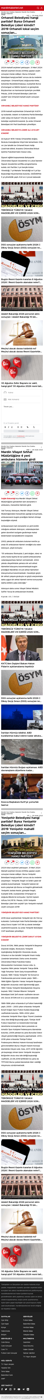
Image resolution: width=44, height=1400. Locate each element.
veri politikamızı (25, 1397)
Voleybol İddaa (28, 1335)
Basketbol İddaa (29, 1324)
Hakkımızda (5, 1331)
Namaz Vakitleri (29, 1353)
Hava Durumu (28, 1346)
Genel (3, 14)
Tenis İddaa (5, 1371)
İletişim (3, 1335)
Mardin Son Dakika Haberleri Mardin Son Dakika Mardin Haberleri (18, 12)
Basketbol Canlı (7, 1375)
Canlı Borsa (5, 1342)
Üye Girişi (4, 1320)
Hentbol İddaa (28, 1327)
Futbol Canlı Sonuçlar (9, 1353)
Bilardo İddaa (28, 1331)
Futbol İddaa (27, 1320)
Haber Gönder (28, 1349)
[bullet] (21, 427)
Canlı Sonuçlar (6, 1346)
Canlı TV (4, 1349)
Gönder (21, 431)
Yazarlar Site (5, 1368)
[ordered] (18, 427)
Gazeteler (26, 1342)
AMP (3, 1379)
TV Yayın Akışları (29, 1357)
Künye (3, 1327)
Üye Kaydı (5, 1324)
